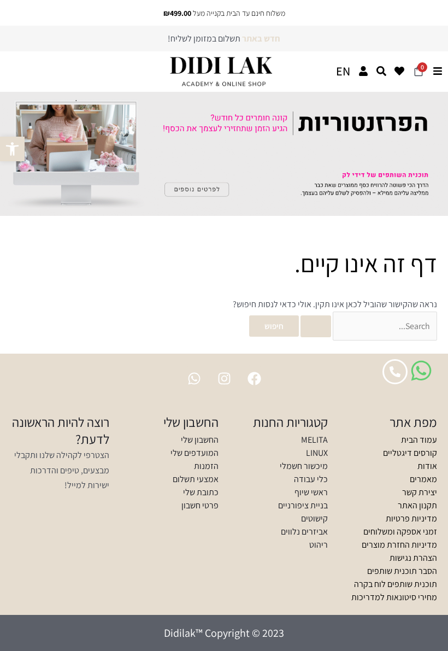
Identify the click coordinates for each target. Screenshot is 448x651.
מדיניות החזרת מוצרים (399, 544)
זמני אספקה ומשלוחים (400, 531)
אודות (427, 466)
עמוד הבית (419, 439)
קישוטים (314, 518)
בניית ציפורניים (303, 505)
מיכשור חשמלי (304, 466)
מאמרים (423, 479)
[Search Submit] (315, 326)
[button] (12, 149)
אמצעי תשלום (196, 479)
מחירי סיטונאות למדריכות (394, 597)
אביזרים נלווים (304, 531)
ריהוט (318, 544)
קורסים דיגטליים (410, 453)
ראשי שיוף (311, 492)
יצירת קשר (419, 492)
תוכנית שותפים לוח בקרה (395, 584)
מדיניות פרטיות (411, 518)
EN (343, 71)
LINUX (317, 453)
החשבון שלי (200, 439)
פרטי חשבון (200, 505)
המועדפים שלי (194, 453)
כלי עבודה (311, 479)
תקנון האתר (417, 505)
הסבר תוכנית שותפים (402, 571)
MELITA (314, 439)
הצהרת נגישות (413, 558)
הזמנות (206, 466)
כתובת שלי (201, 492)
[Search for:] (368, 326)
